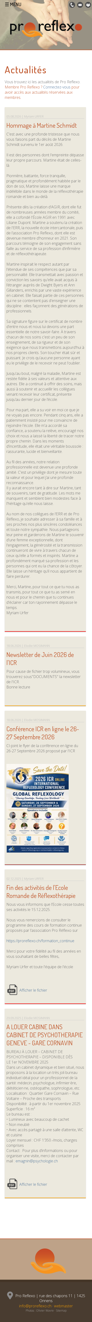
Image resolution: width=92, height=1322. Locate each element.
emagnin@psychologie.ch (37, 1161)
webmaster (63, 1306)
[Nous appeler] (71, 5)
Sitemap (61, 1311)
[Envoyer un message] (79, 5)
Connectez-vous (57, 87)
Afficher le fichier (33, 990)
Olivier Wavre (45, 1311)
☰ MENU (13, 4)
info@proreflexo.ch (35, 1306)
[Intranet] (87, 5)
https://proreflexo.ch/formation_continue (40, 940)
